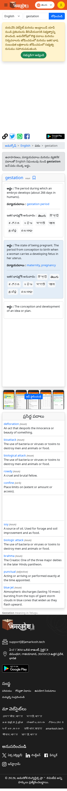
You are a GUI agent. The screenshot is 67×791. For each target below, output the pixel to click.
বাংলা (51, 223)
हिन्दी (54, 216)
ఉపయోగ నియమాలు (45, 691)
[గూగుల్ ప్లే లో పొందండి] (55, 136)
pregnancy (48, 265)
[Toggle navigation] (6, 5)
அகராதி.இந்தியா (12, 722)
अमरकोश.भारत (12, 716)
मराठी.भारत (34, 716)
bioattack (10, 440)
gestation (14, 177)
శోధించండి (57, 16)
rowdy (8, 471)
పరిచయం (7, 691)
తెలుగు (42, 216)
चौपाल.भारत (10, 734)
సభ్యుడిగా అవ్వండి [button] (33, 55)
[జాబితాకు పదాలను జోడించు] (34, 177)
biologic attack (14, 540)
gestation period (38, 204)
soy (6, 524)
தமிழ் (12, 231)
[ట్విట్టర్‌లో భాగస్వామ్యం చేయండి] (12, 136)
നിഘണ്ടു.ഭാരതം (35, 722)
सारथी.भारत (29, 734)
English (25, 146)
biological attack (15, 455)
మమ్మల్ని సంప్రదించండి (13, 697)
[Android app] (15, 668)
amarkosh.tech (54, 728)
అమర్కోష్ (10, 146)
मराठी (40, 223)
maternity (33, 265)
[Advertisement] (33, 97)
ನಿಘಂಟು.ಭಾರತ (56, 722)
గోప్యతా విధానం (23, 691)
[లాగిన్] (61, 5)
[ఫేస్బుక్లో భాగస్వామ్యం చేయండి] (27, 136)
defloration (11, 424)
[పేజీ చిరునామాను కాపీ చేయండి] (5, 136)
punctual (10, 572)
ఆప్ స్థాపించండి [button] (33, 396)
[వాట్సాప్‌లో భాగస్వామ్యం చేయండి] (20, 136)
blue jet (9, 587)
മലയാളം (26, 231)
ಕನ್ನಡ (14, 223)
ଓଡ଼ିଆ (28, 223)
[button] (7, 399)
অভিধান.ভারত (33, 728)
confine (9, 483)
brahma (9, 556)
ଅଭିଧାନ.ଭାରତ (11, 728)
